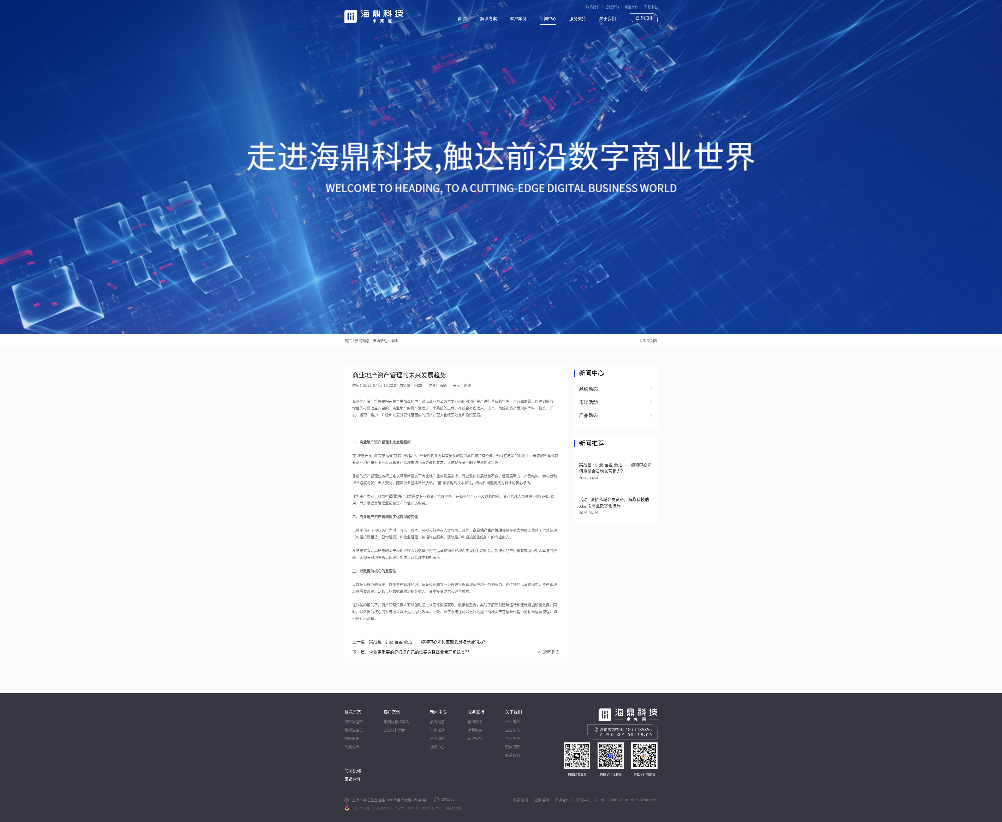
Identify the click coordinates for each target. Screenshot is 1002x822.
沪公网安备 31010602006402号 (378, 808)
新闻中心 (548, 18)
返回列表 (650, 341)
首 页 (462, 18)
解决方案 (488, 18)
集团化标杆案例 (396, 722)
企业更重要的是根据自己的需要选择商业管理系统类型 (410, 652)
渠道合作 (631, 7)
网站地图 (453, 808)
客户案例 (518, 18)
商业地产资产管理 (487, 530)
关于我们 (607, 18)
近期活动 (612, 7)
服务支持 (577, 18)
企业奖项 (512, 738)
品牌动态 (437, 722)
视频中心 (437, 747)
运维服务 (475, 738)
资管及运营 (353, 722)
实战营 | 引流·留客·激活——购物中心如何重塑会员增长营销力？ (419, 642)
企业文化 (512, 730)
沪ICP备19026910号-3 (424, 808)
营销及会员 (353, 730)
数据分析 (351, 747)
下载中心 (651, 7)
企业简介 (512, 722)
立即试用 (643, 18)
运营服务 (475, 730)
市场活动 (380, 341)
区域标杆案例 (394, 730)
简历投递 (352, 771)
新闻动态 (362, 341)
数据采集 (351, 738)
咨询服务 (475, 722)
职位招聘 (512, 747)
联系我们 (593, 7)
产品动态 (437, 738)
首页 (348, 341)
